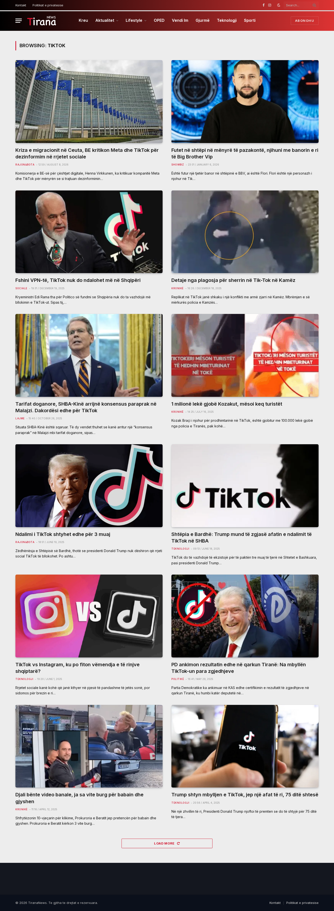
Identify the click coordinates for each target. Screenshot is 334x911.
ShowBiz (177, 164)
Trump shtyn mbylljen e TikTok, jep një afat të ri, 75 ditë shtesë (244, 795)
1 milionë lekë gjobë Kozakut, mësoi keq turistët (226, 404)
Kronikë (177, 288)
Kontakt (20, 5)
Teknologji (227, 20)
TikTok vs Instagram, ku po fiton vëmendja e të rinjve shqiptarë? (77, 668)
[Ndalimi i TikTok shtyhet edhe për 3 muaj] (89, 485)
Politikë (177, 679)
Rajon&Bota (24, 164)
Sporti (250, 20)
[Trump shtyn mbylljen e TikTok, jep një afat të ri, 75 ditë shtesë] (245, 746)
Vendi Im (180, 20)
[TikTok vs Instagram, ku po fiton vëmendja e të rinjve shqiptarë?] (89, 616)
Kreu (83, 20)
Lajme (20, 418)
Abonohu (304, 20)
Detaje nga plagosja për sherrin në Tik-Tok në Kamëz (233, 280)
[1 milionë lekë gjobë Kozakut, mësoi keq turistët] (245, 355)
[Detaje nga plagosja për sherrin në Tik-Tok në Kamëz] (245, 231)
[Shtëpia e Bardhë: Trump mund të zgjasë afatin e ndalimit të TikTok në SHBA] (245, 485)
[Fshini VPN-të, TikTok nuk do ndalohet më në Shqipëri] (89, 231)
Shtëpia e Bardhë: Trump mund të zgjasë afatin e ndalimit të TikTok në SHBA (241, 537)
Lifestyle (134, 20)
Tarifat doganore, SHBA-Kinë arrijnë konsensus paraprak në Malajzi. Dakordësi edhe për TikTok (85, 407)
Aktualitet (104, 20)
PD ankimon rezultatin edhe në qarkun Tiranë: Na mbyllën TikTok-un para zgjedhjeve (238, 668)
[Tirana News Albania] (41, 20)
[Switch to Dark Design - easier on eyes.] (278, 5)
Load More (164, 843)
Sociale (21, 288)
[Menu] (18, 20)
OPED (159, 20)
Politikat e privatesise (48, 5)
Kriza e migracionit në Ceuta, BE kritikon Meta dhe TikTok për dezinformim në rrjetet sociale (87, 153)
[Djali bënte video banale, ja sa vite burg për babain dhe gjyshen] (89, 746)
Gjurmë (203, 20)
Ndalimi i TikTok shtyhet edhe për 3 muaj (62, 534)
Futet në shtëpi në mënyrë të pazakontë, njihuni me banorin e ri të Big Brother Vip (244, 153)
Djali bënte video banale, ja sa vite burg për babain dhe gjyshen (79, 798)
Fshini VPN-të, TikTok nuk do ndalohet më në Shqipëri (78, 280)
